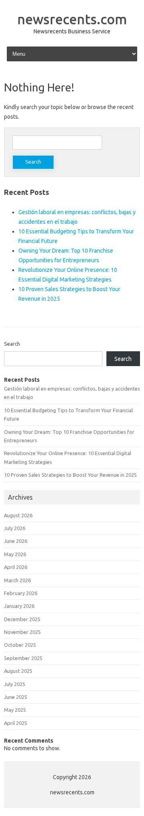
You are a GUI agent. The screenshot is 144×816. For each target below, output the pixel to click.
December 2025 (22, 619)
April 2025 (15, 723)
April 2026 (15, 567)
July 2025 (14, 684)
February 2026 (20, 593)
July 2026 (14, 528)
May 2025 (15, 710)
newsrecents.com (72, 18)
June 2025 (15, 697)
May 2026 (15, 554)
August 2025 (18, 671)
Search (12, 343)
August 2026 (18, 515)
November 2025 (22, 632)
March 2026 (17, 580)
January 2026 (19, 606)
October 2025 (20, 645)
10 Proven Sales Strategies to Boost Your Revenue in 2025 (70, 475)
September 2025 (23, 658)
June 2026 (15, 541)
